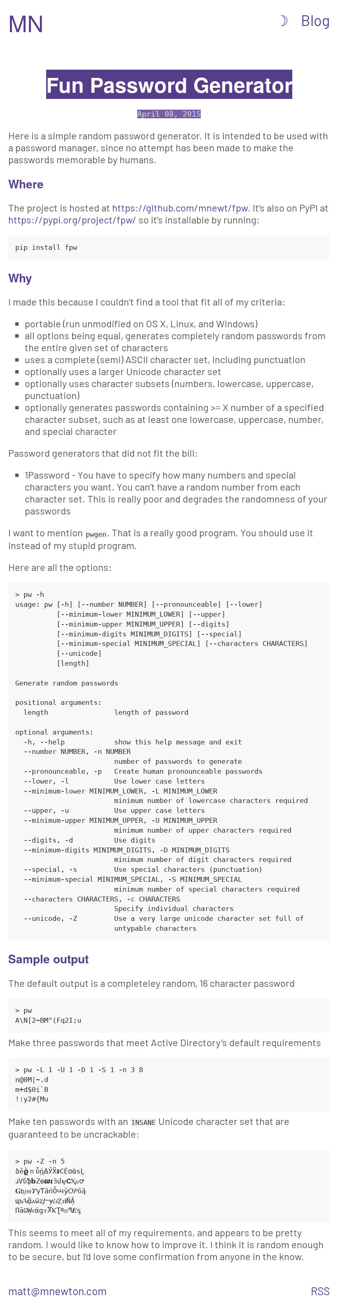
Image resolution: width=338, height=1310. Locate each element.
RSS (320, 1290)
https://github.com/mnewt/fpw (180, 208)
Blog (315, 20)
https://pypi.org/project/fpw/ (72, 219)
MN (26, 22)
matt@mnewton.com (57, 1290)
